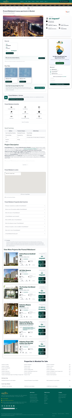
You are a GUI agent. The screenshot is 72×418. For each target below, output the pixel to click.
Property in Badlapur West (28, 369)
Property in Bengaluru (27, 364)
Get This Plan (8, 81)
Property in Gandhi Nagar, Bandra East (30, 371)
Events (60, 398)
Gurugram (46, 395)
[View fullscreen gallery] (16, 254)
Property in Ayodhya (5, 364)
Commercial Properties (33, 398)
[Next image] (41, 27)
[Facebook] (2, 406)
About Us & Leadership (62, 394)
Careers (33, 1)
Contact (37, 1)
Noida (45, 394)
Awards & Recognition (62, 395)
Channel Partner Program (34, 400)
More (46, 1)
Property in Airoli (4, 369)
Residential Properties (33, 397)
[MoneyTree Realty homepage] (6, 1)
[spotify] (14, 406)
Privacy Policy (61, 86)
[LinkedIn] (11, 406)
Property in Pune (49, 367)
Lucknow (45, 397)
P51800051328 (26, 346)
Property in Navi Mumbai (6, 367)
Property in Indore (27, 366)
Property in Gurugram (5, 366)
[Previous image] (41, 25)
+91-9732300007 (5, 398)
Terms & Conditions (61, 413)
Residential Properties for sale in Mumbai (8, 380)
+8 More (30, 316)
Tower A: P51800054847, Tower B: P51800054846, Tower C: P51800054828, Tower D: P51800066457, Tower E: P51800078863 (29, 328)
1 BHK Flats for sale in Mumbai (7, 386)
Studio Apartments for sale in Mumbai (53, 380)
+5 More (30, 352)
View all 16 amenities (25, 122)
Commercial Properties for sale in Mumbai (31, 380)
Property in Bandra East (51, 369)
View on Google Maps (26, 194)
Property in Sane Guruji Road (51, 374)
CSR (26, 1)
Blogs (29, 1)
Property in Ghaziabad (50, 364)
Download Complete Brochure (17, 99)
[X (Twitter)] (4, 406)
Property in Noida (27, 367)
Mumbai (45, 400)
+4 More (30, 336)
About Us (41, 1)
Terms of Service (64, 86)
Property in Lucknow (50, 366)
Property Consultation (33, 394)
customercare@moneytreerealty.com (8, 400)
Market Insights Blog (62, 397)
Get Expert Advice (39, 87)
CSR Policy (67, 413)
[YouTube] (9, 406)
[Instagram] (7, 406)
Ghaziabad (46, 398)
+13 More (33, 264)
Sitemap (53, 415)
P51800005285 (26, 292)
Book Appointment (59, 63)
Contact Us (60, 401)
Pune (45, 401)
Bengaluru (46, 403)
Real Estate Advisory (33, 395)
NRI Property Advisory (33, 401)
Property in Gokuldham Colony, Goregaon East (55, 371)
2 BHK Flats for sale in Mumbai (29, 386)
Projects (21, 1)
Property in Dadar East (5, 371)
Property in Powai (27, 374)
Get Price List (41, 58)
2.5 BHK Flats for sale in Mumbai (52, 386)
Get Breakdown (9, 53)
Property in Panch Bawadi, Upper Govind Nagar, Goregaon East (12, 374)
